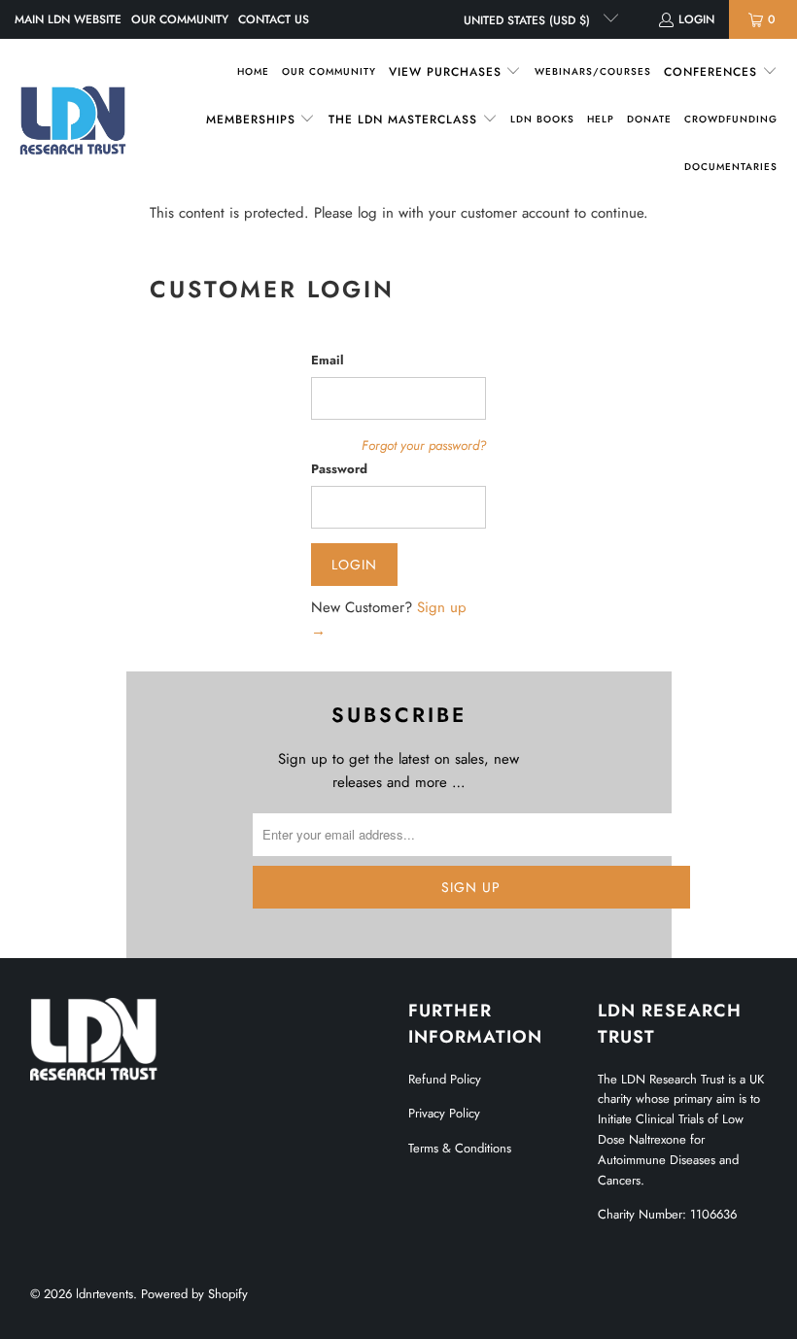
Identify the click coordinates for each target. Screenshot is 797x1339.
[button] (455, 72)
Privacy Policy (444, 1113)
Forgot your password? (424, 445)
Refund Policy (444, 1079)
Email (327, 360)
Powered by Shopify (194, 1294)
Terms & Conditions (459, 1148)
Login (696, 19)
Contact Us (273, 19)
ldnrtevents (104, 1294)
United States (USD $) (529, 20)
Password (339, 469)
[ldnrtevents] (72, 120)
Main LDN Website (68, 19)
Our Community (179, 19)
